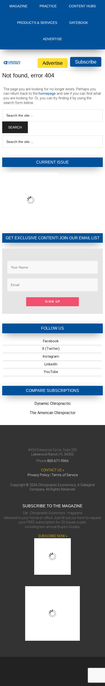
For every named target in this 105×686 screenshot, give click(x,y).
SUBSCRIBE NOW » (52, 536)
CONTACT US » (52, 470)
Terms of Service (65, 475)
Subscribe (85, 62)
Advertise (52, 63)
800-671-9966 (58, 461)
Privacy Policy (38, 475)
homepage (47, 94)
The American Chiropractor (52, 412)
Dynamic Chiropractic (52, 403)
